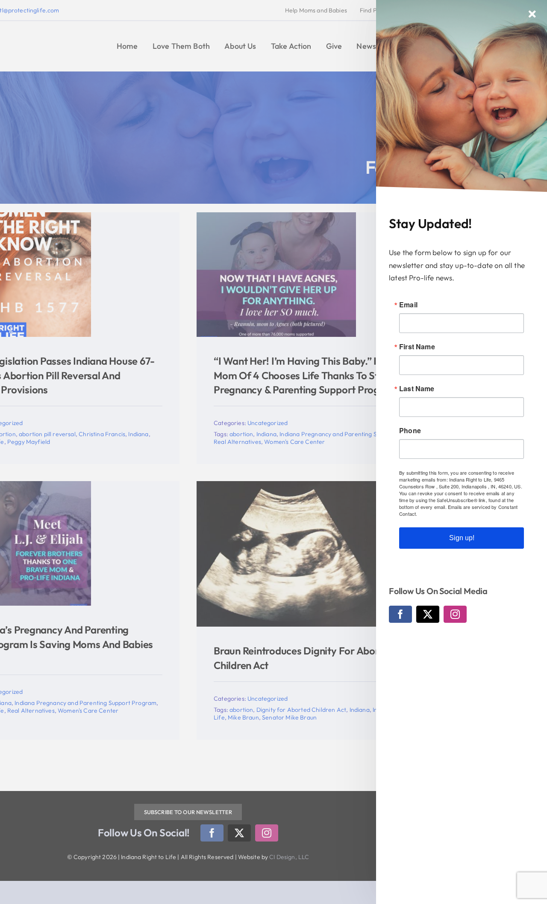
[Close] (532, 14)
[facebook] (400, 614)
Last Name (417, 388)
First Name (417, 346)
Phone (410, 430)
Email (408, 304)
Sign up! (461, 537)
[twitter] (427, 614)
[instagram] (455, 614)
